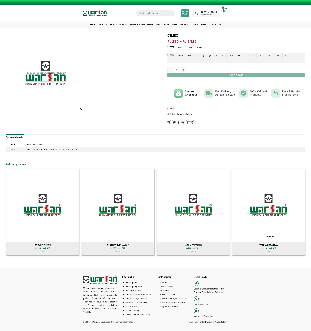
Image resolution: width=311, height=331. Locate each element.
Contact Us (215, 24)
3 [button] (203, 56)
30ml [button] (180, 48)
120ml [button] (189, 48)
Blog (203, 24)
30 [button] (254, 56)
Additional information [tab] (15, 137)
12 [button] (239, 56)
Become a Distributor (185, 13)
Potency (170, 55)
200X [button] (287, 56)
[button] (106, 24)
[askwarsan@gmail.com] (196, 310)
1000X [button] (180, 56)
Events (195, 24)
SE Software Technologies (124, 322)
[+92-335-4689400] (196, 298)
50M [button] (269, 56)
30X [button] (261, 56)
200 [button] (277, 56)
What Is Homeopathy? (166, 24)
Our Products (117, 24)
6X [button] (223, 56)
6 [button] (216, 56)
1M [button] (197, 56)
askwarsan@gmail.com (204, 316)
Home (92, 24)
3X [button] (210, 56)
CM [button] (189, 56)
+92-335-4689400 (201, 304)
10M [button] (231, 56)
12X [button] (246, 56)
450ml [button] (199, 48)
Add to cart (236, 75)
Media (183, 24)
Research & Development (141, 24)
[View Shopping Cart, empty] (224, 13)
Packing (170, 47)
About (102, 24)
